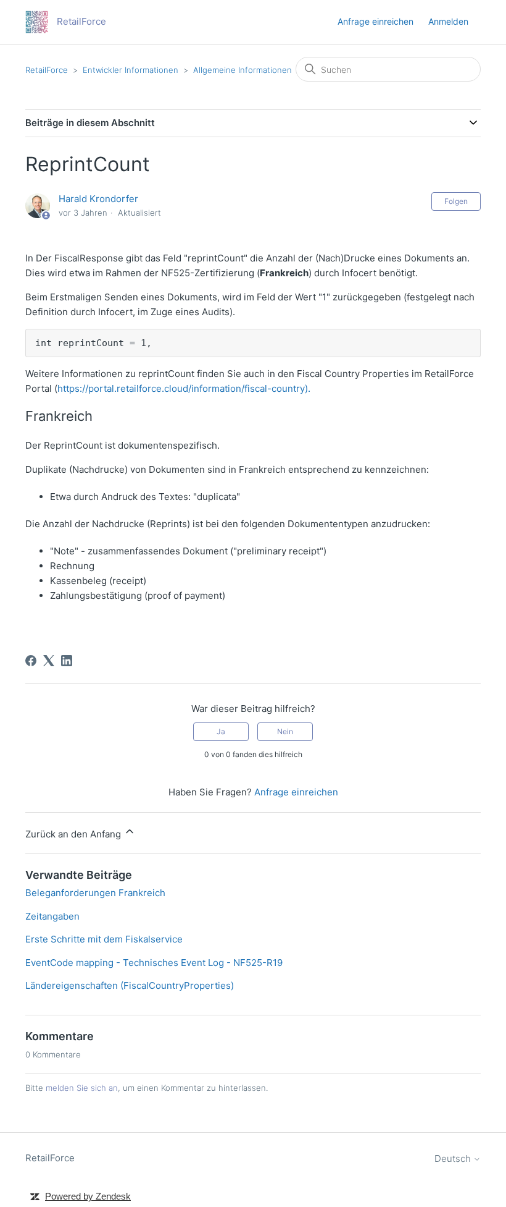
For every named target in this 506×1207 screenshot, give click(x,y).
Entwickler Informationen (130, 70)
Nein (285, 731)
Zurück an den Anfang (74, 834)
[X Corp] (48, 660)
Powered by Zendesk (88, 1196)
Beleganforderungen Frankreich (95, 893)
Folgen (456, 201)
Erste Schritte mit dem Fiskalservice (104, 939)
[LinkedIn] (66, 660)
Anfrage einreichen (375, 21)
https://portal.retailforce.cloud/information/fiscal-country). (183, 388)
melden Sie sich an (82, 1088)
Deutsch (453, 1158)
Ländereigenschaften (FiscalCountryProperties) (129, 985)
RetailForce (46, 70)
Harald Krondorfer (98, 199)
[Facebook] (30, 660)
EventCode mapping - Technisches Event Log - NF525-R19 (154, 962)
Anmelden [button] (448, 21)
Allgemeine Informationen (242, 70)
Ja (221, 731)
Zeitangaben (52, 916)
